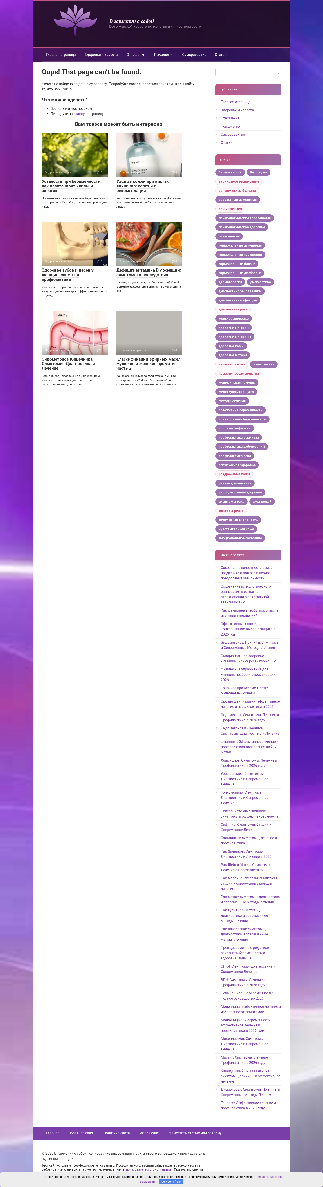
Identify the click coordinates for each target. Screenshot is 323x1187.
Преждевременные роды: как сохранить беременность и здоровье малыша (245, 953)
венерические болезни (237, 190)
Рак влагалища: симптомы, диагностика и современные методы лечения (244, 934)
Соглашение (149, 1133)
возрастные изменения (238, 199)
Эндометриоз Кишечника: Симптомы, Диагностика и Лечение (68, 364)
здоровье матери (233, 355)
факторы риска (231, 511)
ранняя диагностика (235, 483)
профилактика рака (235, 456)
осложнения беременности (241, 410)
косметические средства (239, 373)
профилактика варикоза (239, 437)
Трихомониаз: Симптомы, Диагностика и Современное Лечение (244, 797)
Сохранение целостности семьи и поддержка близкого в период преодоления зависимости (248, 573)
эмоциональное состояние (240, 538)
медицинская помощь (237, 382)
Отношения (136, 55)
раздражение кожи (234, 474)
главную (81, 114)
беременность (230, 172)
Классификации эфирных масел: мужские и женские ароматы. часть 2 (149, 364)
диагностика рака (233, 309)
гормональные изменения (240, 245)
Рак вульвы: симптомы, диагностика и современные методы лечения (244, 915)
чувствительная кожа (236, 529)
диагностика (260, 282)
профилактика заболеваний (242, 446)
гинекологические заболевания (245, 218)
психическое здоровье (237, 465)
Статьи (221, 55)
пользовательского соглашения (149, 1169)
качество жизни (232, 364)
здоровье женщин (234, 328)
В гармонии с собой (131, 21)
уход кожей (262, 501)
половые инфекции (235, 428)
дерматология (230, 282)
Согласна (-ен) (171, 1181)
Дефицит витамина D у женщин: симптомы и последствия (148, 272)
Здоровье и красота (101, 55)
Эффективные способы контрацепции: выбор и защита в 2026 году (248, 629)
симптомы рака (231, 501)
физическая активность (238, 520)
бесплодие (258, 172)
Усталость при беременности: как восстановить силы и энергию (72, 186)
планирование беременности (242, 419)
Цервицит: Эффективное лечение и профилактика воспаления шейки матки (249, 747)
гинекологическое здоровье (242, 227)
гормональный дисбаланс (240, 273)
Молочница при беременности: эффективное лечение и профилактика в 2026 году (246, 1025)
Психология (163, 55)
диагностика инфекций (238, 300)
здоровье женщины (235, 337)
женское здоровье (234, 318)
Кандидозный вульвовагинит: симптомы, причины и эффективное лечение (250, 1076)
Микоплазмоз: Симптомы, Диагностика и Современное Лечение (244, 1044)
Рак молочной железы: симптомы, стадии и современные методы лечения (249, 883)
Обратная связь (81, 1133)
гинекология (229, 236)
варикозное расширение (239, 181)
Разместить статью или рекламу (194, 1133)
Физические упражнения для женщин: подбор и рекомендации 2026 (248, 674)
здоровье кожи (231, 346)
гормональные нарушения (240, 254)
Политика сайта (116, 1133)
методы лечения (232, 401)
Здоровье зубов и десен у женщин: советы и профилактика (68, 275)
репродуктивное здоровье (240, 492)
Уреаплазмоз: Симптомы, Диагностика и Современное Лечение (244, 779)
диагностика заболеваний (240, 291)
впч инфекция (230, 209)
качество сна (263, 364)
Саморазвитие (194, 55)
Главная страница (61, 55)
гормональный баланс (237, 264)
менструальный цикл (236, 392)
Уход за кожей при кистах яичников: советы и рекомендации (142, 186)
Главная (53, 1133)
